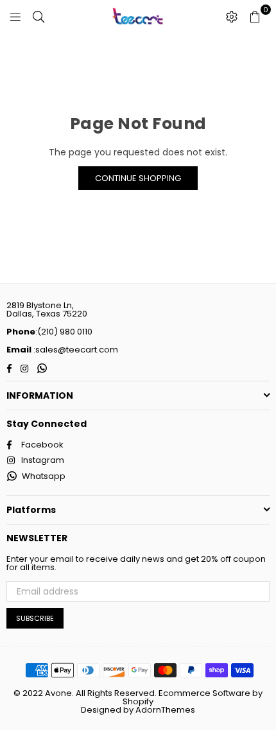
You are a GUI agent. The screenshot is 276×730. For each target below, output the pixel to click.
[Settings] (231, 16)
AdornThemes (165, 710)
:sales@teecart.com (74, 349)
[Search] (38, 16)
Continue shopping (138, 178)
